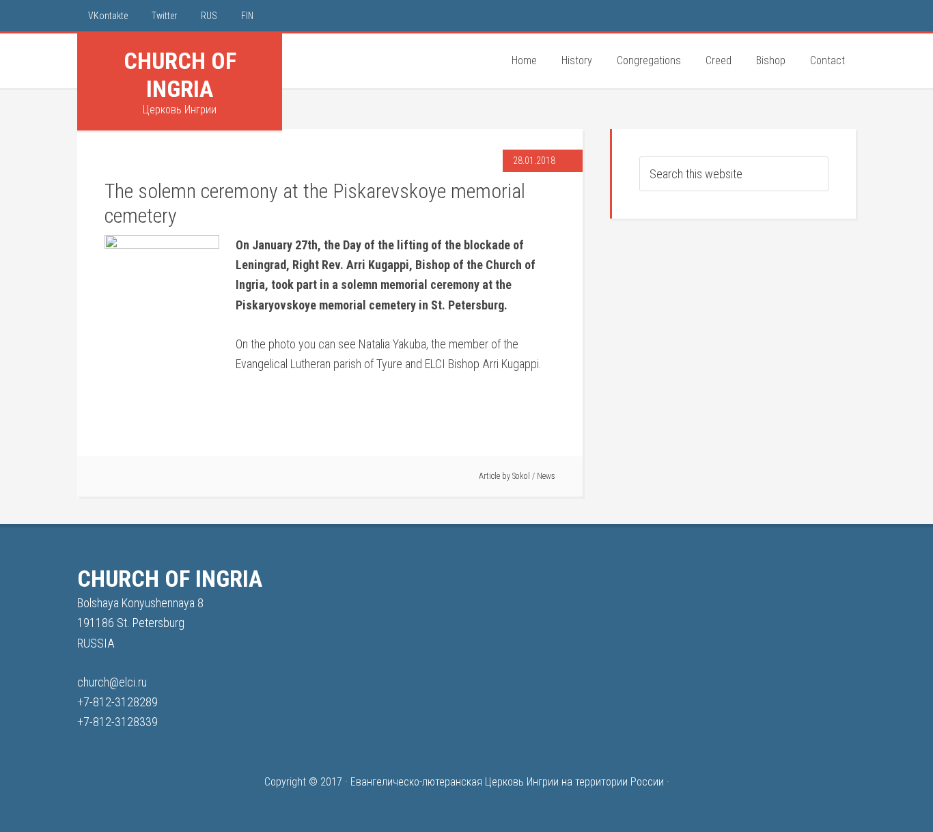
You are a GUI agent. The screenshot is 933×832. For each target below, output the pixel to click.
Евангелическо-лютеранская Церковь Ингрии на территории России (507, 781)
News (546, 476)
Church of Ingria (180, 74)
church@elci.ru (112, 682)
